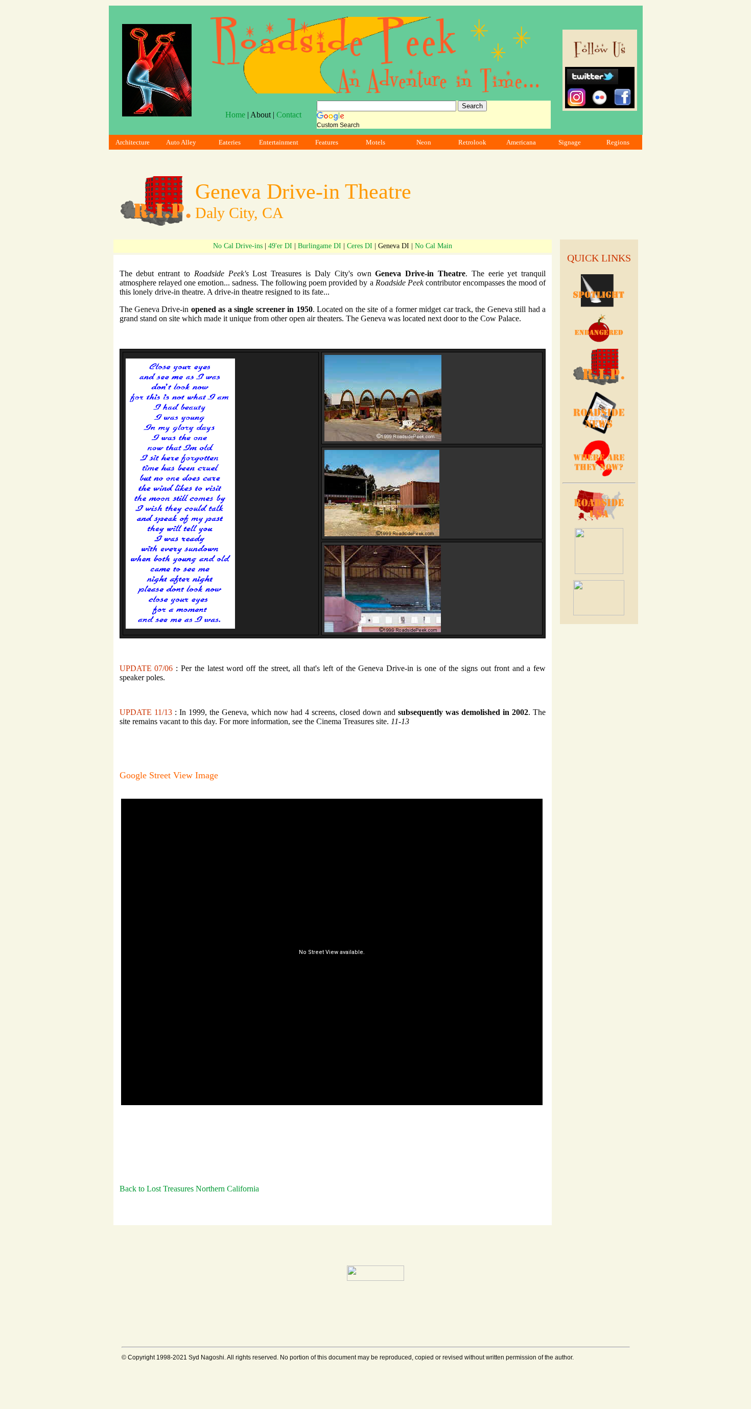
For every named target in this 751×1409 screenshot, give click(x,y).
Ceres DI (359, 246)
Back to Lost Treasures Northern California (189, 1188)
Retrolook (472, 142)
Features (326, 142)
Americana (521, 142)
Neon (423, 142)
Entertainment (278, 142)
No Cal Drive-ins (238, 246)
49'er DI (280, 246)
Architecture (132, 142)
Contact (288, 114)
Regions (617, 142)
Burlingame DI (319, 246)
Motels (375, 142)
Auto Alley (181, 142)
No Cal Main (433, 246)
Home (235, 114)
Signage (569, 142)
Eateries (230, 142)
